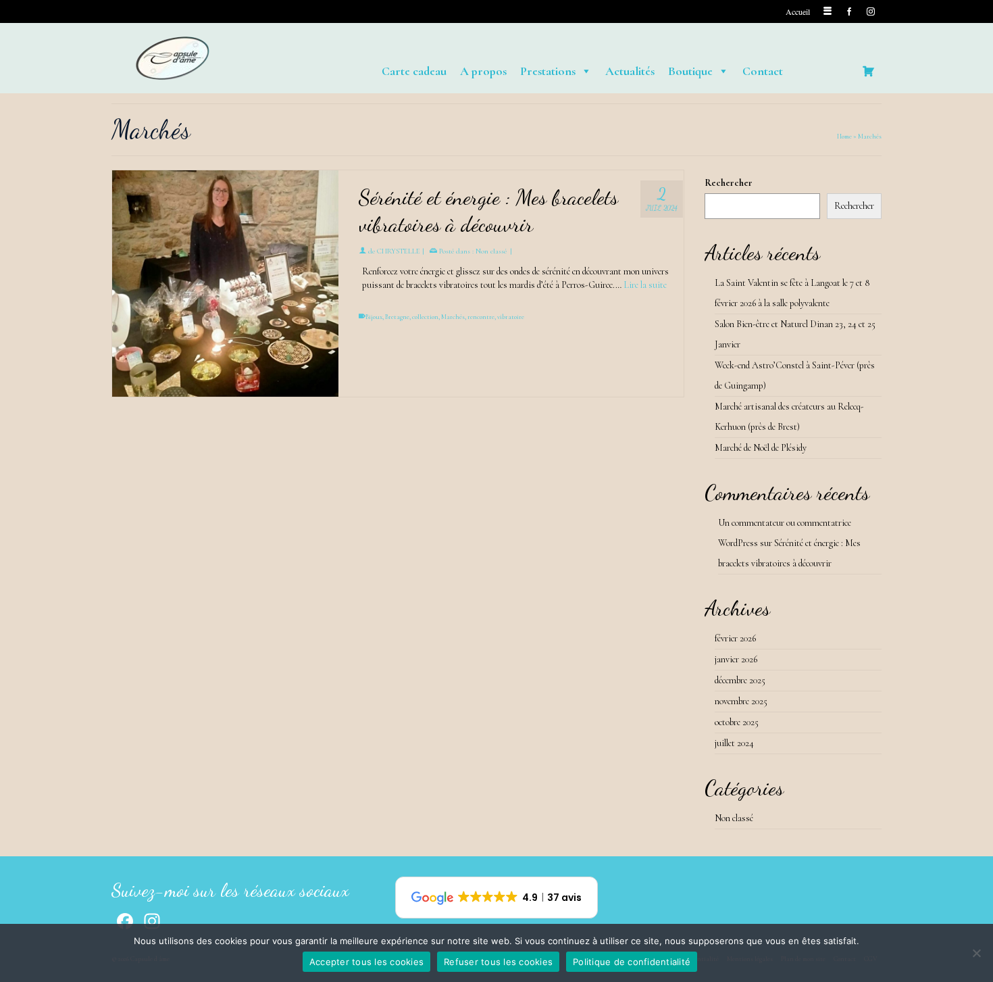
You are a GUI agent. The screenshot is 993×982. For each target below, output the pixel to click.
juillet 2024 (734, 743)
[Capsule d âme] (233, 58)
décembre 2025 (740, 680)
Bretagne (397, 317)
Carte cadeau (414, 71)
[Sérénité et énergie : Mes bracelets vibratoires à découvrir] (225, 283)
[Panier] (869, 71)
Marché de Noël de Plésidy (761, 447)
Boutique (690, 71)
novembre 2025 (741, 701)
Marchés (453, 317)
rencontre (480, 317)
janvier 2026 (736, 659)
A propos (483, 71)
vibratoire (510, 317)
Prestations (548, 71)
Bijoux (373, 317)
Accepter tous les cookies (366, 961)
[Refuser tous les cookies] (976, 953)
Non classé (491, 251)
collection (425, 317)
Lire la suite (645, 285)
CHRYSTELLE (398, 251)
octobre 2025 (737, 722)
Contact (762, 71)
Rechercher (729, 183)
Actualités (630, 71)
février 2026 (735, 638)
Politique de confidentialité (631, 961)
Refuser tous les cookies (498, 961)
